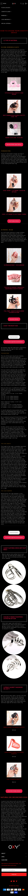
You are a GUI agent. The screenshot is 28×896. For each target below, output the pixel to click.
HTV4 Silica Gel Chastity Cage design (14, 93)
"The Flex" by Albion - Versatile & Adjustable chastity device (14, 288)
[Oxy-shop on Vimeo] (16, 881)
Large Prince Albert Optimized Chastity (14, 753)
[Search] (21, 3)
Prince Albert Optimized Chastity (14, 727)
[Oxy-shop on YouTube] (14, 881)
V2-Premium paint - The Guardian (14, 265)
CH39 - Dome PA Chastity (14, 779)
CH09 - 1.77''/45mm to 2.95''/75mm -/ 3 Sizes (14, 214)
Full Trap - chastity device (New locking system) (14, 311)
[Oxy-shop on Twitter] (11, 881)
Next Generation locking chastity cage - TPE (14, 116)
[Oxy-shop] (14, 3)
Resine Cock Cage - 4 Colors (14, 137)
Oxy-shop (16, 886)
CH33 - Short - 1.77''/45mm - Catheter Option (14, 191)
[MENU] (1, 3)
